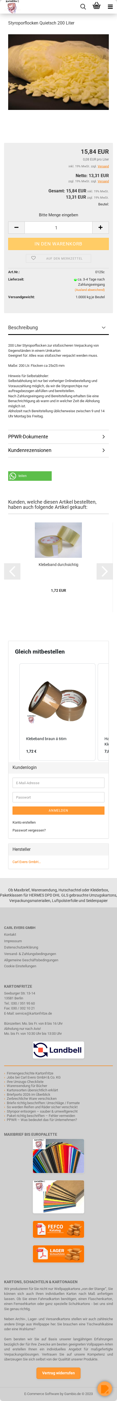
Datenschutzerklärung (21, 947)
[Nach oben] (15, 1392)
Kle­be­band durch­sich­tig (58, 564)
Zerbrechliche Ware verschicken (32, 1099)
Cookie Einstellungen (20, 966)
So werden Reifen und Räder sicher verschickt (42, 1107)
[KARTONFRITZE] (10, 7)
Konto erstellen (24, 822)
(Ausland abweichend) (90, 290)
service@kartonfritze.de (33, 1013)
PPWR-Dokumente (28, 436)
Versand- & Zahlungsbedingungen (30, 954)
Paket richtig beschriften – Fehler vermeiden (41, 1116)
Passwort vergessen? (29, 830)
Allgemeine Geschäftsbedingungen (31, 960)
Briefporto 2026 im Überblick (28, 1094)
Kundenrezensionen (29, 450)
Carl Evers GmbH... (27, 862)
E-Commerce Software (41, 1394)
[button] (30, 476)
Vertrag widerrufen (58, 1373)
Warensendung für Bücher (27, 1086)
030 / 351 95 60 (23, 1003)
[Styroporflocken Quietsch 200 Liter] (58, 72)
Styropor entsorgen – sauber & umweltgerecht (42, 1111)
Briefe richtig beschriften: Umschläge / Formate (43, 1103)
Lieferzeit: (16, 279)
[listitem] (57, 712)
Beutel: (103, 204)
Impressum (13, 941)
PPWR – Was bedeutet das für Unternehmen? (42, 1120)
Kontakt (10, 934)
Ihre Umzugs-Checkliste (25, 1082)
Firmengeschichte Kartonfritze (30, 1073)
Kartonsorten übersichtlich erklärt (32, 1090)
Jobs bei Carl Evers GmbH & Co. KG (34, 1077)
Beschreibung (23, 327)
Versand (103, 181)
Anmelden (58, 810)
